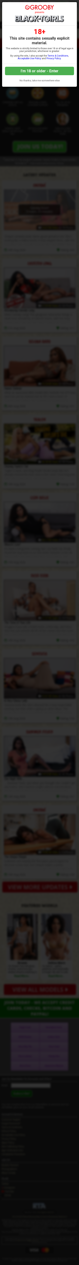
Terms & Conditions (58, 55)
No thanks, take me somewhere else (40, 80)
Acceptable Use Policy (29, 58)
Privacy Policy (53, 58)
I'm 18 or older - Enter (39, 71)
